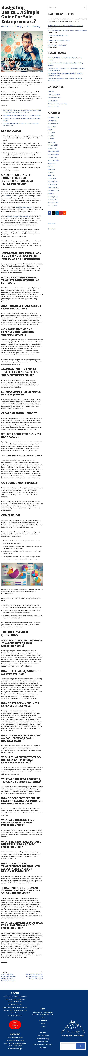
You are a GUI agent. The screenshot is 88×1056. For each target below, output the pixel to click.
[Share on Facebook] (49, 213)
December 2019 (53, 203)
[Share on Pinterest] (61, 213)
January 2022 (52, 200)
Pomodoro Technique (15, 1049)
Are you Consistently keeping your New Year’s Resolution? (67, 31)
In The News (43, 1020)
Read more (51, 223)
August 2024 (52, 127)
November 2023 (53, 154)
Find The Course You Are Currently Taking (15, 1024)
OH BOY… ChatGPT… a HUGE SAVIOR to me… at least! (65, 26)
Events (43, 1017)
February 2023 (53, 182)
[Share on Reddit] (64, 213)
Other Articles (52, 101)
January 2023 (52, 185)
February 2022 (53, 197)
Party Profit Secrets (15, 1004)
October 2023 (52, 157)
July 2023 (51, 166)
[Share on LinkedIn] (57, 213)
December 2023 (53, 151)
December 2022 (53, 188)
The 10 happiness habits (15, 1037)
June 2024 (51, 133)
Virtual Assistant (53, 107)
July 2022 (51, 194)
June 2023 (51, 169)
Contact (43, 1026)
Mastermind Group (11, 26)
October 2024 (52, 121)
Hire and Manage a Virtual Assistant (15, 1008)
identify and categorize (23, 207)
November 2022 (53, 191)
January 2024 (52, 148)
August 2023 (52, 163)
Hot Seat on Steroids (15, 1016)
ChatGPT (51, 92)
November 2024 (53, 118)
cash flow (8, 196)
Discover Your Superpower (15, 1040)
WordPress (18, 1054)
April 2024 (51, 139)
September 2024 (53, 124)
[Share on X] (53, 213)
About (43, 1023)
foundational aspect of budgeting (18, 216)
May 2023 (51, 172)
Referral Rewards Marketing (57, 104)
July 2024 (51, 130)
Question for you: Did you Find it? (59, 40)
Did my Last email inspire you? (58, 36)
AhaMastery (33, 26)
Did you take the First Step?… (57, 45)
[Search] (85, 7)
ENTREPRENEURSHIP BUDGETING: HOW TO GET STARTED (21, 115)
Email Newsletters (54, 95)
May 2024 (51, 136)
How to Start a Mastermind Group (15, 996)
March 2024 (52, 142)
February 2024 (53, 145)
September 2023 (53, 160)
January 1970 (52, 206)
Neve (3, 1054)
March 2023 (52, 179)
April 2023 (51, 175)
